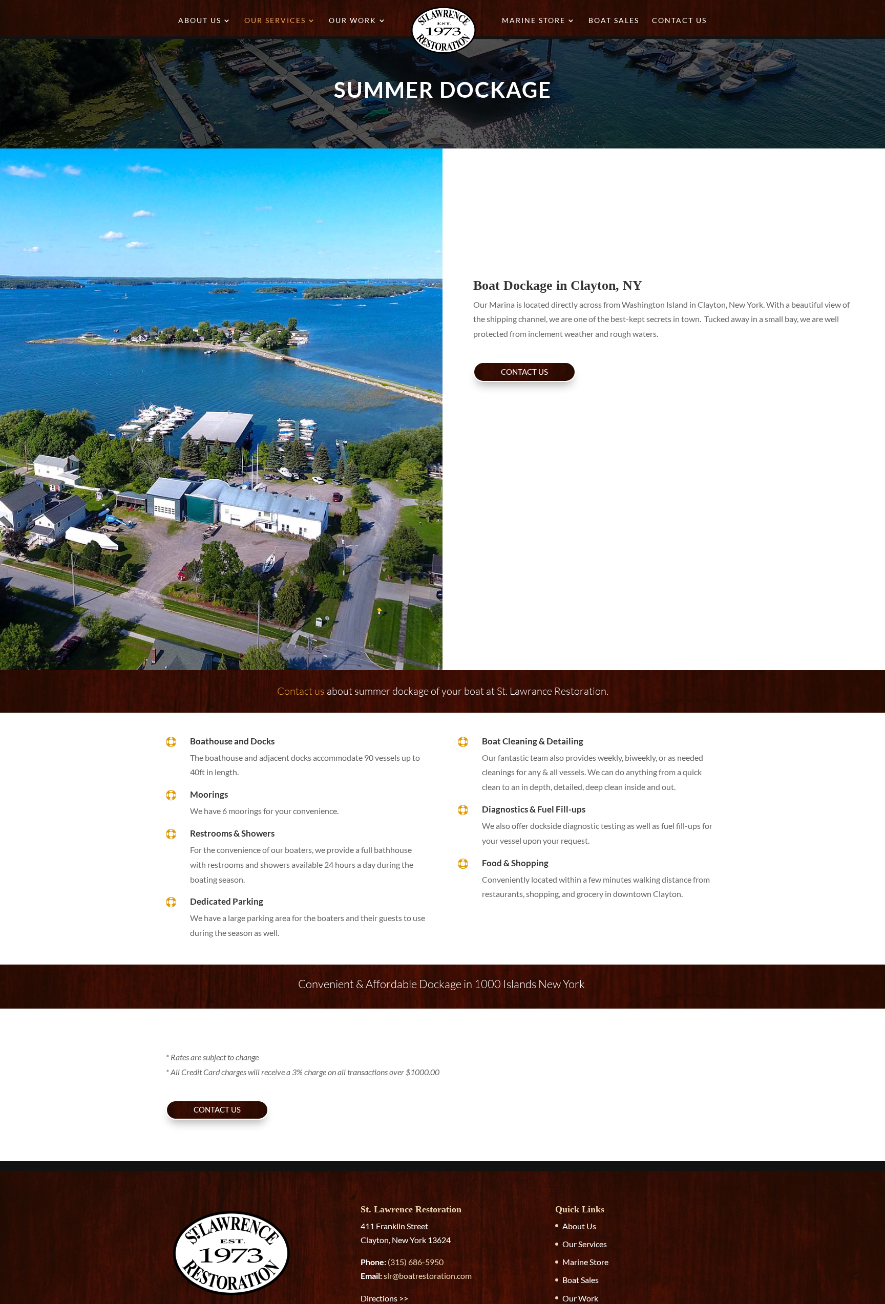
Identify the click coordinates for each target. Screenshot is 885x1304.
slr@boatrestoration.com (428, 1275)
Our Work (352, 21)
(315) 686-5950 (416, 1262)
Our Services (275, 21)
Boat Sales (613, 21)
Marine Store (533, 21)
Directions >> (384, 1298)
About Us (199, 21)
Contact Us (679, 21)
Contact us (301, 691)
